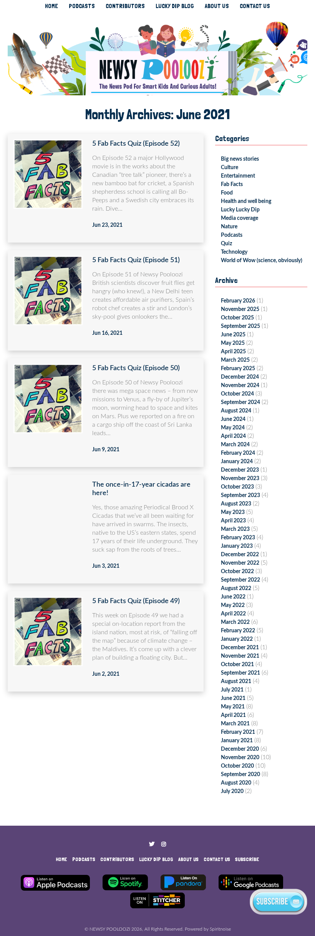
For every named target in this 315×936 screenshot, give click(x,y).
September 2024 (240, 402)
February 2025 (238, 368)
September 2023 (240, 495)
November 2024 (240, 385)
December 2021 (240, 647)
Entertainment (238, 176)
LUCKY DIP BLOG (175, 6)
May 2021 (233, 707)
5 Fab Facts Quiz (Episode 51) (136, 260)
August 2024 (236, 411)
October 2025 (237, 318)
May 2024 (233, 428)
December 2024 (240, 377)
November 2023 (240, 478)
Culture (229, 167)
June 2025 (233, 334)
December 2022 (240, 554)
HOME (51, 6)
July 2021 (232, 690)
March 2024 (235, 444)
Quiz (226, 243)
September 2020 (240, 774)
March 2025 (235, 360)
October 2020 (237, 766)
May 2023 (233, 512)
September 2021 (240, 673)
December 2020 (240, 749)
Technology (234, 252)
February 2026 (238, 301)
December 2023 (240, 470)
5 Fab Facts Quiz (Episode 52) (136, 143)
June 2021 (233, 698)
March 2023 (235, 529)
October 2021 (237, 664)
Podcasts (231, 235)
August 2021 (236, 681)
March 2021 (235, 724)
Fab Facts (232, 184)
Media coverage (239, 218)
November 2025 (240, 309)
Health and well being (246, 201)
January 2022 (237, 639)
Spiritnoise (220, 929)
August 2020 (236, 783)
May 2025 (233, 343)
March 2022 (235, 622)
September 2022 (240, 580)
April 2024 (233, 436)
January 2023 (237, 546)
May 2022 (233, 605)
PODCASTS (82, 6)
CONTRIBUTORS (125, 6)
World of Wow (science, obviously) (261, 260)
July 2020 (232, 791)
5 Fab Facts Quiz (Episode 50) (136, 368)
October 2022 (237, 571)
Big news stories (240, 159)
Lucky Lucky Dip (240, 210)
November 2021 (240, 656)
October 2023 (237, 487)
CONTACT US (255, 6)
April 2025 (233, 351)
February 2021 (238, 732)
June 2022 (233, 597)
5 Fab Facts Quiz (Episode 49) (136, 601)
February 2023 (238, 537)
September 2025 (240, 326)
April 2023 (233, 521)
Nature (229, 226)
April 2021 (233, 715)
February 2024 (238, 453)
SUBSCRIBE (247, 859)
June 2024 (233, 419)
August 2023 (236, 504)
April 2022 (233, 614)
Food (227, 193)
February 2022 (238, 630)
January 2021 (237, 740)
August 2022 (236, 588)
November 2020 (240, 757)
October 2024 (237, 394)
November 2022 (240, 563)
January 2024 (237, 461)
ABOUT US (217, 6)
